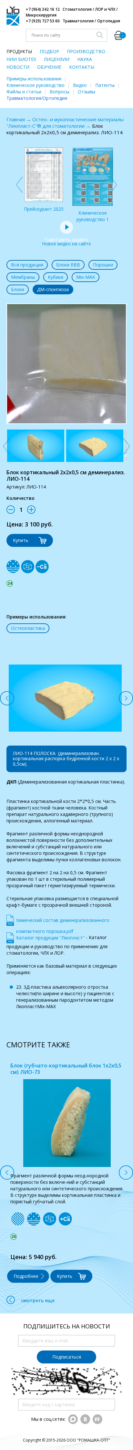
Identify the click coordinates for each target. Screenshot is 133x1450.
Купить (20, 540)
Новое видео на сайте (66, 241)
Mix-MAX (85, 277)
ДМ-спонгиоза (53, 289)
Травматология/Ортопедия (36, 98)
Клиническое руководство (35, 85)
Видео (80, 85)
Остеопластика (28, 628)
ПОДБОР (49, 51)
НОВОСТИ (17, 67)
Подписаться (66, 1350)
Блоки (17, 289)
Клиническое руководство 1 (93, 216)
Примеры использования (33, 79)
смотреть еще (38, 1294)
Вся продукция (27, 265)
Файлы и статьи (23, 91)
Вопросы (59, 91)
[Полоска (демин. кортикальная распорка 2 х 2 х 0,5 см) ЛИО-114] (35, 446)
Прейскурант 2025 (44, 209)
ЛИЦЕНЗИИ (56, 59)
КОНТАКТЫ (81, 67)
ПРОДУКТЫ (19, 51)
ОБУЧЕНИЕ (49, 67)
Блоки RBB (68, 265)
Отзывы (86, 91)
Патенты (105, 85)
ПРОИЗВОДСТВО (86, 51)
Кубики (55, 277)
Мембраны (23, 277)
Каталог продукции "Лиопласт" (50, 938)
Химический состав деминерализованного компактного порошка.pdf (62, 921)
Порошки (103, 265)
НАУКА (84, 59)
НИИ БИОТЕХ (21, 59)
